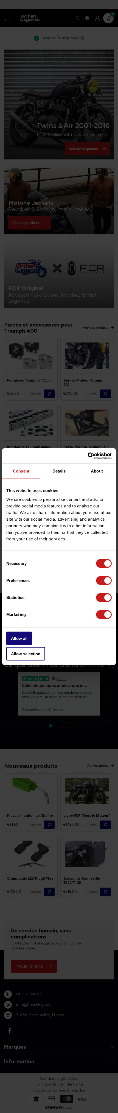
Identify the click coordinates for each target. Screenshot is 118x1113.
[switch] (104, 580)
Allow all (19, 638)
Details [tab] (59, 471)
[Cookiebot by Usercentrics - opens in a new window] (88, 455)
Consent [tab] (21, 471)
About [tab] (97, 471)
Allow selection (25, 653)
